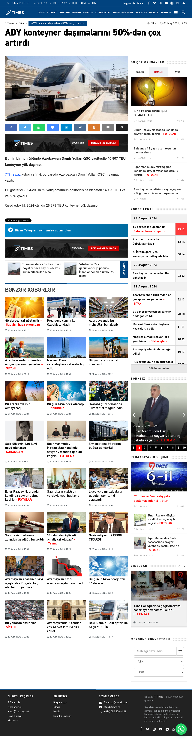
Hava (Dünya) (15, 716)
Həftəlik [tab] (158, 72)
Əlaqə (140, 3)
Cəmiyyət (64, 12)
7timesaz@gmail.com (116, 702)
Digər (164, 12)
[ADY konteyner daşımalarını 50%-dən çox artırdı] (66, 88)
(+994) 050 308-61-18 (115, 711)
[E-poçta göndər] (108, 127)
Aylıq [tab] (177, 72)
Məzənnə (13, 720)
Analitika (141, 12)
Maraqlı (154, 12)
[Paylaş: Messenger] (53, 127)
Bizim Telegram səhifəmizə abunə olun (43, 230)
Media (56, 711)
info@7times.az (112, 707)
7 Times (9, 23)
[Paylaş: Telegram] (67, 127)
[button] (122, 127)
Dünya (41, 12)
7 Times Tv (14, 702)
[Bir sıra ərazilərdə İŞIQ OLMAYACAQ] (159, 91)
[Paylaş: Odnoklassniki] (94, 127)
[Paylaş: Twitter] (25, 127)
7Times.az (13, 174)
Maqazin (88, 12)
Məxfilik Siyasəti (62, 716)
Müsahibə (128, 12)
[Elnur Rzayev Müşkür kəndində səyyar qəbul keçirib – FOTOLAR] (140, 520)
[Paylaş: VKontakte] (80, 127)
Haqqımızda (129, 3)
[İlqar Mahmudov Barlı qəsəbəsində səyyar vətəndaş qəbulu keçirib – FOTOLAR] (140, 543)
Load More (66, 651)
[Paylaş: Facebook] (11, 127)
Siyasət (52, 12)
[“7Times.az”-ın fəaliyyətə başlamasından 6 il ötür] (159, 476)
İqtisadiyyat (103, 12)
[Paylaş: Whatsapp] (39, 127)
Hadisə (76, 12)
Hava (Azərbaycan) (18, 711)
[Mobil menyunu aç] (175, 12)
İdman (116, 12)
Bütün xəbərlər (158, 368)
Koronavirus (15, 707)
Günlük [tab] (140, 72)
